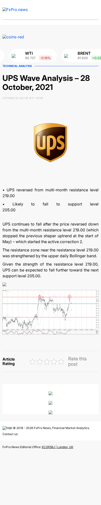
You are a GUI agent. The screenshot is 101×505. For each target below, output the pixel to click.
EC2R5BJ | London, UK (57, 447)
